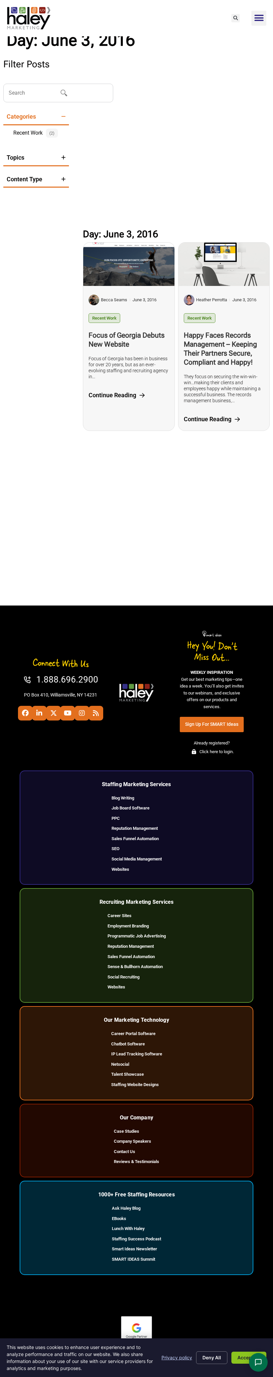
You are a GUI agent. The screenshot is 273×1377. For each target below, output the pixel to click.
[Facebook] (25, 713)
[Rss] (96, 713)
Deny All (211, 1357)
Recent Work (104, 318)
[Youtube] (67, 713)
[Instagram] (82, 713)
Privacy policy (176, 1357)
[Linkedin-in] (39, 713)
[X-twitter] (53, 713)
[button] (235, 18)
